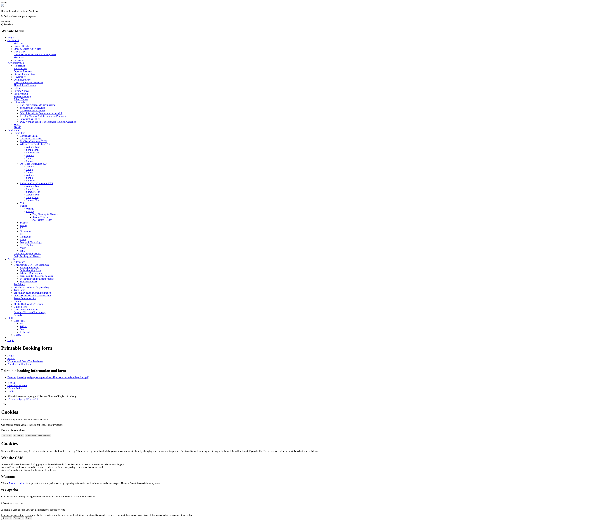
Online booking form (30, 270)
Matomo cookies (17, 483)
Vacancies (19, 57)
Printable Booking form (31, 273)
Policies (17, 88)
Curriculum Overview (31, 138)
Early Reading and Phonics (27, 256)
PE (21, 234)
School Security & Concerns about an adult (41, 113)
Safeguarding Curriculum (32, 107)
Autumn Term (33, 147)
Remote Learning (22, 96)
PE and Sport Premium (25, 85)
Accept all (18, 436)
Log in (10, 340)
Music (23, 248)
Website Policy (14, 388)
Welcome (18, 43)
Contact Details (21, 46)
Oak (22, 329)
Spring (29, 158)
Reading (30, 211)
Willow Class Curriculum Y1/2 (35, 144)
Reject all (6, 436)
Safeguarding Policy (30, 119)
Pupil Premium (21, 93)
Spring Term (32, 149)
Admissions (19, 65)
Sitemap (11, 382)
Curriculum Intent (28, 135)
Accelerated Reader (42, 220)
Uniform (18, 301)
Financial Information (24, 74)
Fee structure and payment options (37, 278)
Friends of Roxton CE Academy (29, 312)
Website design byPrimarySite (23, 399)
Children (11, 318)
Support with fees (28, 281)
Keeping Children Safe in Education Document (43, 116)
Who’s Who (20, 51)
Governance (20, 77)
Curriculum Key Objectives (27, 253)
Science (24, 222)
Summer (30, 161)
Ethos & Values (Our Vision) (28, 49)
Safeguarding (20, 102)
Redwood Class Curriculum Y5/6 (36, 183)
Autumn (30, 155)
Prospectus (19, 60)
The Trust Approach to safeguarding (37, 105)
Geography (25, 231)
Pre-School (19, 284)
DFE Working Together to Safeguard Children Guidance (48, 121)
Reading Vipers (40, 217)
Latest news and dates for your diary (31, 287)
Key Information (15, 63)
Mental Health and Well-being (28, 304)
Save (28, 518)
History (23, 225)
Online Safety (20, 306)
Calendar (18, 315)
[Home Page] (2, 5)
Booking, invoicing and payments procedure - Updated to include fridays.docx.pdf (47, 377)
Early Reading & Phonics (44, 214)
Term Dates (19, 290)
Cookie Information (17, 385)
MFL (22, 250)
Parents (11, 259)
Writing (29, 208)
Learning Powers (22, 79)
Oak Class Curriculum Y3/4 (33, 163)
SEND (17, 124)
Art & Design (26, 245)
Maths (23, 203)
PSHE (23, 239)
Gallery (17, 334)
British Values (20, 68)
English (23, 206)
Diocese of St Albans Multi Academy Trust (35, 54)
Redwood (25, 332)
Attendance (19, 262)
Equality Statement (23, 71)
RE (21, 228)
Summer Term (33, 152)
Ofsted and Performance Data (28, 82)
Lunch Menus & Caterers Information (32, 295)
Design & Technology (31, 242)
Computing (25, 236)
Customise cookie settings (38, 436)
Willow (23, 326)
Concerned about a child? (32, 110)
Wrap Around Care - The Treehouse (31, 264)
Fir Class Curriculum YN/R (33, 141)
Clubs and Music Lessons (26, 309)
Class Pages (19, 320)
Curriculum (13, 130)
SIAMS (17, 127)
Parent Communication (25, 298)
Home (10, 37)
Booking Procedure (29, 267)
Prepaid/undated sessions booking (36, 276)
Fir (21, 323)
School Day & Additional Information (32, 292)
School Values (21, 99)
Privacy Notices (21, 91)
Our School (13, 40)
